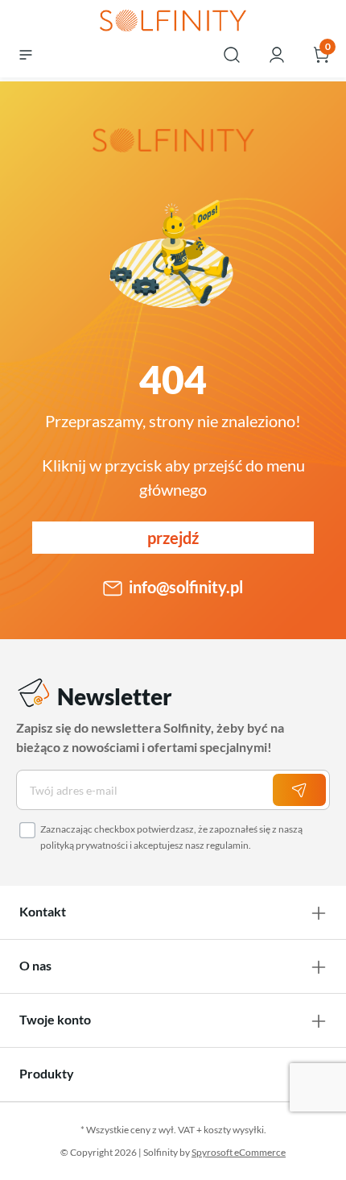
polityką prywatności (84, 845)
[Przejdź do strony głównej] (173, 21)
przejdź (173, 537)
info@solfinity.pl (186, 586)
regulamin (227, 845)
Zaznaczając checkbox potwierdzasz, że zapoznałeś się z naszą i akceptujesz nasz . (171, 837)
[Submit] (299, 790)
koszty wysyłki (234, 1130)
